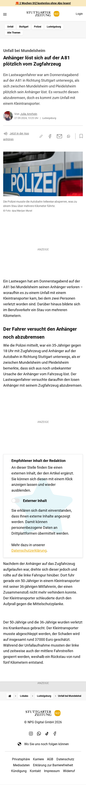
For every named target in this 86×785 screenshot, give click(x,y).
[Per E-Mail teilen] (59, 136)
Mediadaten (21, 765)
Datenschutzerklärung (29, 550)
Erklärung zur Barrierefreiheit (53, 765)
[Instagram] (31, 733)
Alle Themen (13, 32)
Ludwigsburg (54, 26)
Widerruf (69, 771)
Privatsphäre (21, 759)
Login (79, 13)
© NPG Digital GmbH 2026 (43, 722)
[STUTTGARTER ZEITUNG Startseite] (43, 14)
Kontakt (35, 771)
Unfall (10, 26)
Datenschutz (65, 759)
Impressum (52, 771)
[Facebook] (55, 733)
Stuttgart (23, 26)
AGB (50, 759)
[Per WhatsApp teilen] (68, 136)
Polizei (37, 26)
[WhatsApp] (39, 733)
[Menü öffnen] (5, 14)
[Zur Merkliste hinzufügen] (80, 136)
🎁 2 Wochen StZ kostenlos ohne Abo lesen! (43, 3)
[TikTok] (47, 733)
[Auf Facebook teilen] (50, 136)
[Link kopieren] (41, 136)
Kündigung (19, 771)
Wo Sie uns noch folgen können (46, 744)
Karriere (38, 759)
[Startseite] (9, 696)
